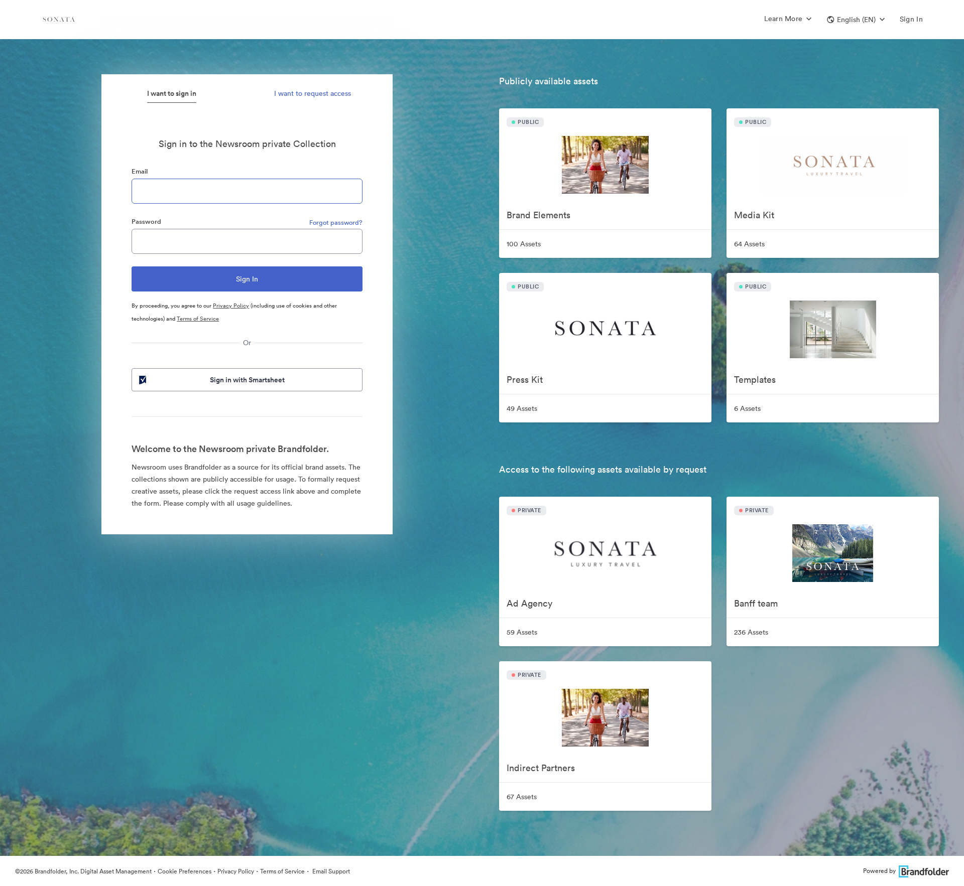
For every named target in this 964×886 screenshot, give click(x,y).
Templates (755, 379)
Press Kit (525, 379)
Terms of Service (198, 319)
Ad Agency (529, 603)
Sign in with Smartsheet (247, 380)
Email (140, 171)
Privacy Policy (231, 306)
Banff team (756, 603)
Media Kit (754, 215)
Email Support (330, 871)
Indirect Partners (541, 768)
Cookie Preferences (184, 871)
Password (146, 221)
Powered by (879, 870)
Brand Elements (538, 215)
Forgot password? (336, 222)
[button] (855, 19)
